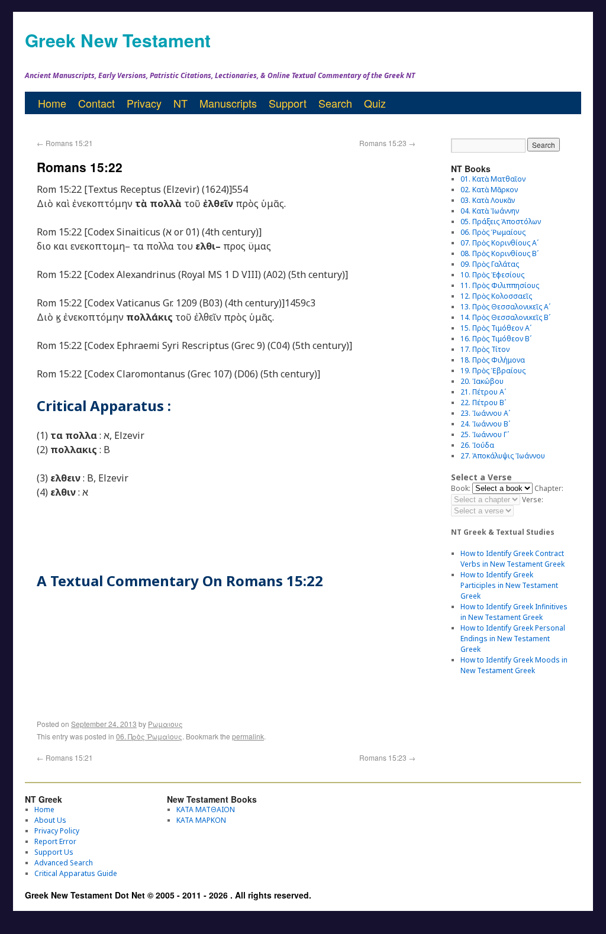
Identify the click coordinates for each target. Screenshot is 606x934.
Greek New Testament (118, 40)
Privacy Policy (56, 831)
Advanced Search (63, 863)
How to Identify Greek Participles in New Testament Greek (509, 585)
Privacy (144, 103)
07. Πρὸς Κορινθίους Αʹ (499, 243)
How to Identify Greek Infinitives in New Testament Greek (514, 612)
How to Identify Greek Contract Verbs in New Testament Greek (512, 558)
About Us (50, 820)
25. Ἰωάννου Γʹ (484, 434)
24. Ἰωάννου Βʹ (485, 424)
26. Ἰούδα (477, 445)
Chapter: (548, 488)
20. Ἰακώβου (482, 381)
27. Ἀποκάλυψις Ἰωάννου (502, 456)
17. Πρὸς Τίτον (485, 349)
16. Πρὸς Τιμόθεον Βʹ (495, 339)
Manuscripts (228, 103)
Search (335, 103)
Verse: (532, 500)
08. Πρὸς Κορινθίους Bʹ (499, 253)
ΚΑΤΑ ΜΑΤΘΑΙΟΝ (205, 809)
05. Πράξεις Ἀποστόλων (500, 221)
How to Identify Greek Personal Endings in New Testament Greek (512, 638)
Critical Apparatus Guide (75, 873)
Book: (460, 488)
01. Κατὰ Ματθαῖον (493, 179)
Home (52, 103)
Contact (96, 103)
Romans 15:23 (387, 143)
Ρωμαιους (165, 724)
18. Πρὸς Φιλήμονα (492, 360)
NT (180, 103)
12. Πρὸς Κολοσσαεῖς (496, 296)
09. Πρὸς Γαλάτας (489, 264)
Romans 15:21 (65, 143)
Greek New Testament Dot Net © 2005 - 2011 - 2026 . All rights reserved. (168, 895)
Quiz (375, 103)
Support (288, 103)
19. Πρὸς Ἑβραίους (493, 371)
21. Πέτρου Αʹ (483, 392)
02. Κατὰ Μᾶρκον (489, 190)
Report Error (55, 841)
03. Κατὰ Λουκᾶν (487, 200)
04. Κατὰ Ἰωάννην (489, 211)
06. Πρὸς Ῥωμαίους (149, 736)
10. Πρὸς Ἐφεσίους (492, 275)
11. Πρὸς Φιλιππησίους (499, 285)
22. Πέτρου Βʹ (483, 402)
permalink (248, 736)
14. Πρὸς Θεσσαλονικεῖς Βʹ (505, 317)
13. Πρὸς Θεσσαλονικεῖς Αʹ (505, 307)
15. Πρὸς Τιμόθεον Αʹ (495, 328)
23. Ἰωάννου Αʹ (485, 413)
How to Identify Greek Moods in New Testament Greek (514, 665)
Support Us (53, 852)
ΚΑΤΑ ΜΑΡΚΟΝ (201, 820)
